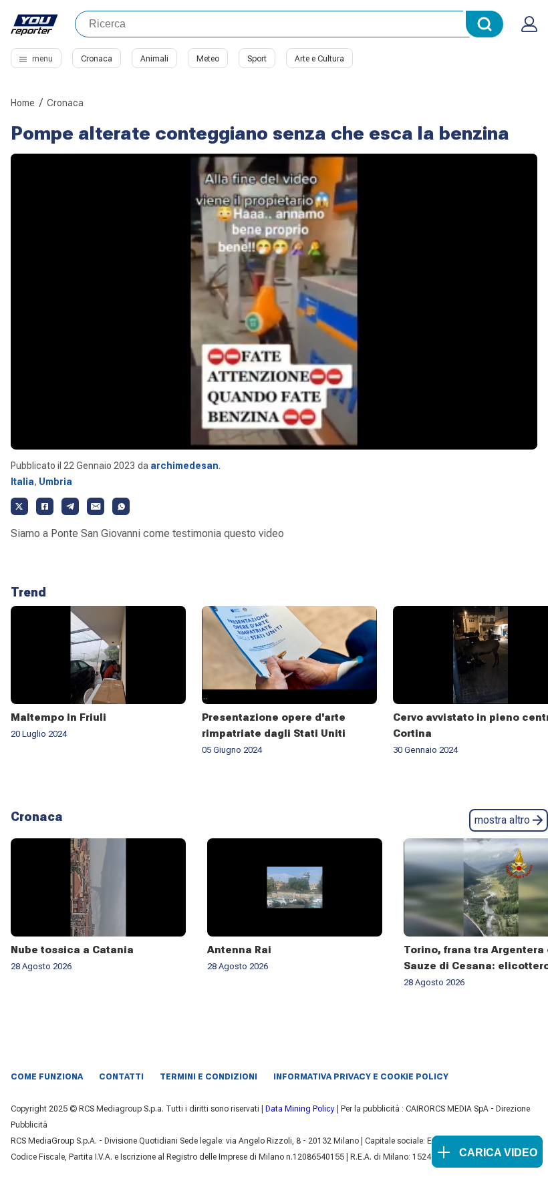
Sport (257, 58)
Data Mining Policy (300, 1109)
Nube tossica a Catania (72, 950)
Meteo (207, 58)
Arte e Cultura (319, 58)
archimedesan (184, 465)
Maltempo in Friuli (58, 717)
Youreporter (35, 24)
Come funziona (47, 1076)
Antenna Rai (239, 950)
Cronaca (96, 58)
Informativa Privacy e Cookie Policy (360, 1076)
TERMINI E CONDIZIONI (208, 1076)
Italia (22, 481)
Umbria (55, 481)
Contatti (121, 1076)
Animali (154, 58)
